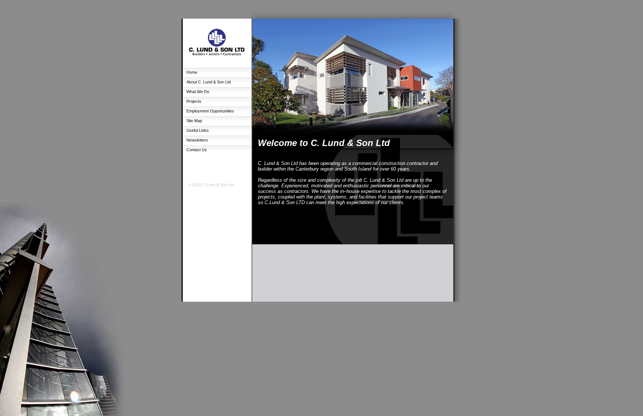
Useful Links (197, 130)
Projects (193, 101)
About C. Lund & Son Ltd (208, 82)
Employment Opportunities (210, 111)
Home (191, 72)
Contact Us (196, 149)
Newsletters (197, 140)
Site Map (194, 120)
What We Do (197, 91)
